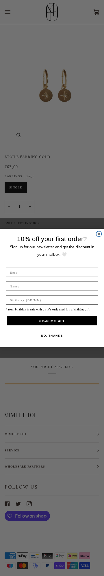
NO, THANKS (52, 335)
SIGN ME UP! (51, 321)
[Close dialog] (99, 233)
